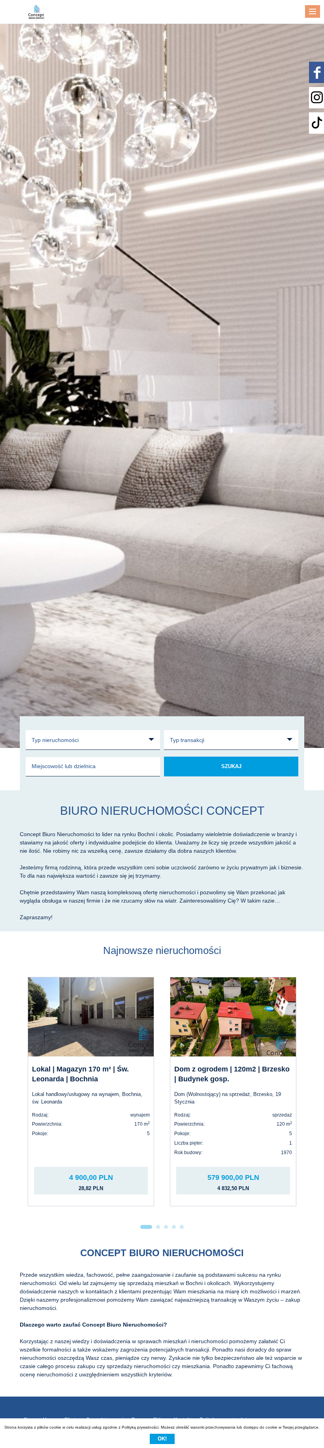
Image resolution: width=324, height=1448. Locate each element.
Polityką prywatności (140, 1427)
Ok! (162, 1439)
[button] (146, 1227)
